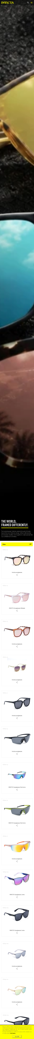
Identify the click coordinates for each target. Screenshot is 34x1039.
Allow (17, 1036)
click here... (13, 1033)
